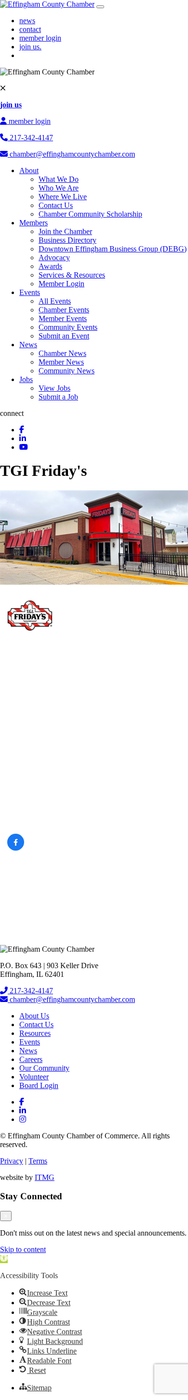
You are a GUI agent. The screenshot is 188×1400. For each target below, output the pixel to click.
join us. (30, 47)
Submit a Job (58, 397)
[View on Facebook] (15, 848)
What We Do (59, 179)
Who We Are (59, 188)
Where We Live (63, 196)
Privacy (11, 1161)
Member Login (61, 284)
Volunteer (34, 1077)
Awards (50, 266)
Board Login (38, 1085)
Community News (66, 371)
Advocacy (54, 257)
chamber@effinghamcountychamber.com (71, 154)
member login (40, 38)
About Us (34, 1016)
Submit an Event (64, 336)
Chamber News (62, 353)
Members (33, 223)
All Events (55, 301)
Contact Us (56, 205)
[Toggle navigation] (100, 6)
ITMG (44, 1177)
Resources (35, 1033)
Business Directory (67, 240)
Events (29, 292)
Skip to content (23, 1249)
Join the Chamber (65, 231)
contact (30, 29)
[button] (4, 1259)
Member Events (63, 318)
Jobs (26, 379)
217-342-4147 (30, 137)
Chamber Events (64, 310)
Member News (61, 362)
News (28, 344)
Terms (37, 1161)
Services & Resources (72, 275)
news (27, 20)
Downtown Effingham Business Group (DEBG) (113, 249)
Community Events (68, 327)
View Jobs (54, 388)
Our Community (44, 1068)
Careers (30, 1059)
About (29, 170)
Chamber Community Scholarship (90, 214)
